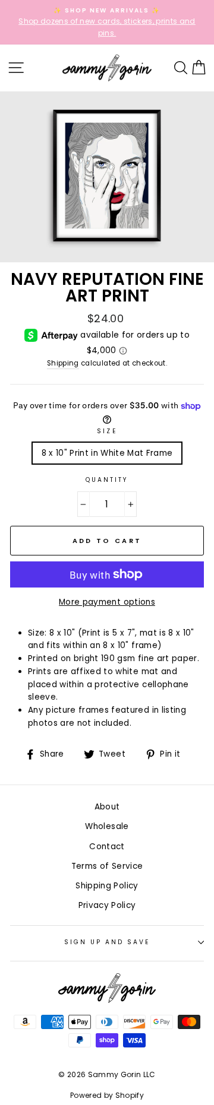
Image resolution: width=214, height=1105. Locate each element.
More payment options (107, 602)
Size (107, 431)
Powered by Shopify (107, 1095)
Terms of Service (107, 866)
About (107, 806)
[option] (107, 22)
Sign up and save (107, 942)
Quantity (107, 479)
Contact (106, 846)
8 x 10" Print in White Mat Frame (107, 453)
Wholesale (106, 826)
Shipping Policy (106, 885)
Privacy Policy (107, 905)
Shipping (63, 363)
